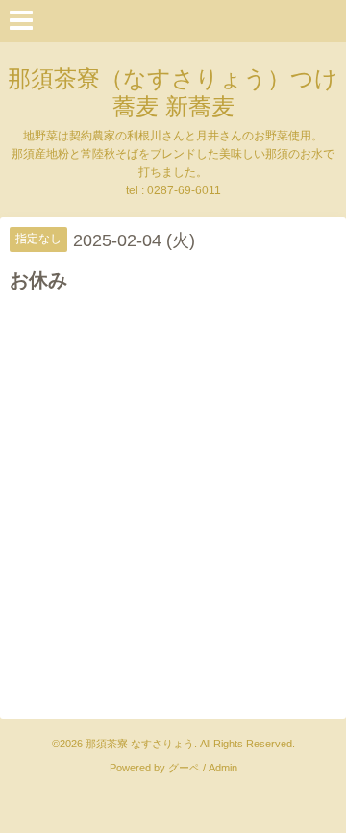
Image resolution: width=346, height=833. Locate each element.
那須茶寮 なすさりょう (140, 743)
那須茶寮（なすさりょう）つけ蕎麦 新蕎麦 (173, 92)
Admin (223, 767)
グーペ (184, 767)
